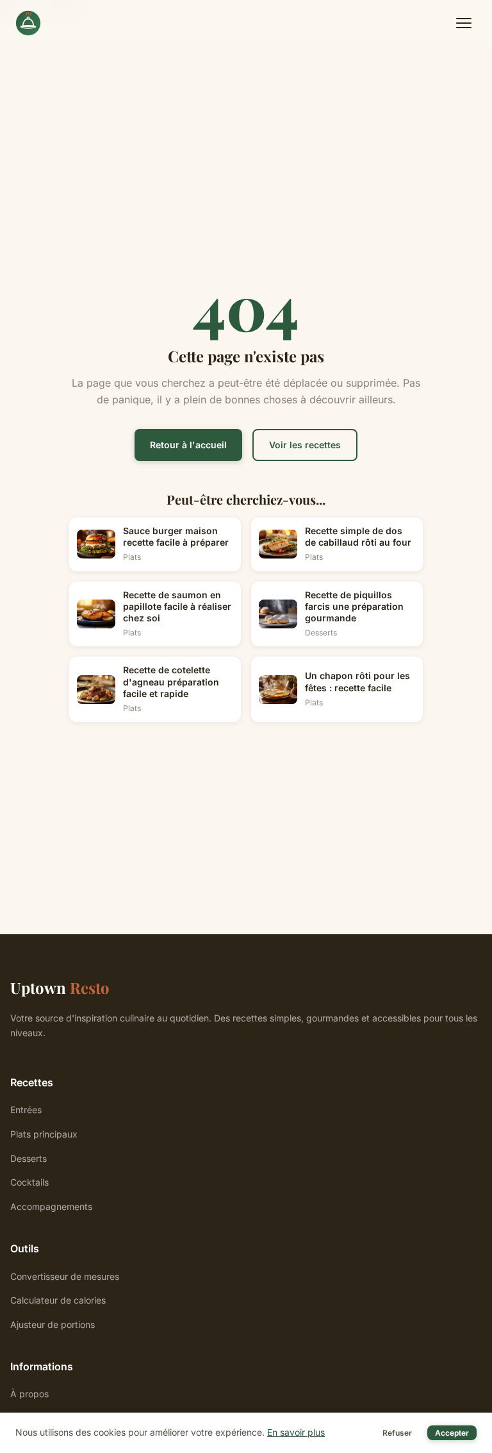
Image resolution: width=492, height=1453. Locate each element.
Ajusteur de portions (52, 1324)
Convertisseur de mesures (64, 1276)
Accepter (452, 1433)
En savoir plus (296, 1432)
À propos (29, 1393)
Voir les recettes (305, 444)
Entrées (26, 1109)
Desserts (28, 1158)
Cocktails (29, 1182)
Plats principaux (44, 1134)
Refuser (397, 1433)
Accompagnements (51, 1206)
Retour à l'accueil (188, 444)
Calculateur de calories (58, 1300)
